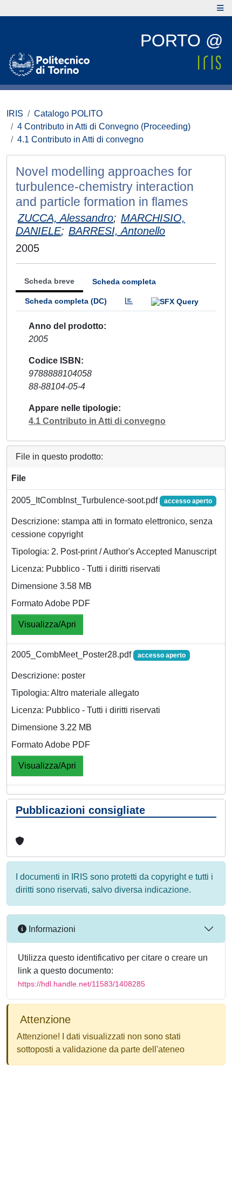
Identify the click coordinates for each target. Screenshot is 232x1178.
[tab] (129, 301)
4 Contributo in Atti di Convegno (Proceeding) (103, 126)
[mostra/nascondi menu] (220, 8)
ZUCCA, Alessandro (65, 218)
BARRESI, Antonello (117, 231)
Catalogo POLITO (68, 113)
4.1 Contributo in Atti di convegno (80, 139)
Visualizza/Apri (47, 624)
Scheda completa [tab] (124, 281)
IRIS (14, 113)
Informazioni (51, 929)
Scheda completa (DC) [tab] (66, 301)
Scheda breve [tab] (49, 281)
